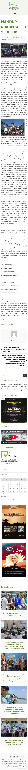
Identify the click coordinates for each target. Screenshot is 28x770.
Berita (12, 319)
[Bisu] (22, 442)
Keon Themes (17, 767)
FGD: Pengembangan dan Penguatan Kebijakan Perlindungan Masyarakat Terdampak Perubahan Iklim (14, 645)
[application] (14, 437)
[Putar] (3, 442)
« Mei (13, 499)
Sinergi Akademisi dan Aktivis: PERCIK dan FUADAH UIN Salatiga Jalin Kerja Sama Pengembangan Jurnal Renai (14, 678)
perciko (14, 340)
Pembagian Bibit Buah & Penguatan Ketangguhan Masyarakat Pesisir (14, 742)
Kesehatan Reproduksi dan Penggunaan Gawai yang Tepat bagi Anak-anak (14, 349)
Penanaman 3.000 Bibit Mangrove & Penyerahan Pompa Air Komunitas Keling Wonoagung (14, 711)
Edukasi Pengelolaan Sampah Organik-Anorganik (14, 614)
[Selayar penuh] (25, 442)
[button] (14, 13)
